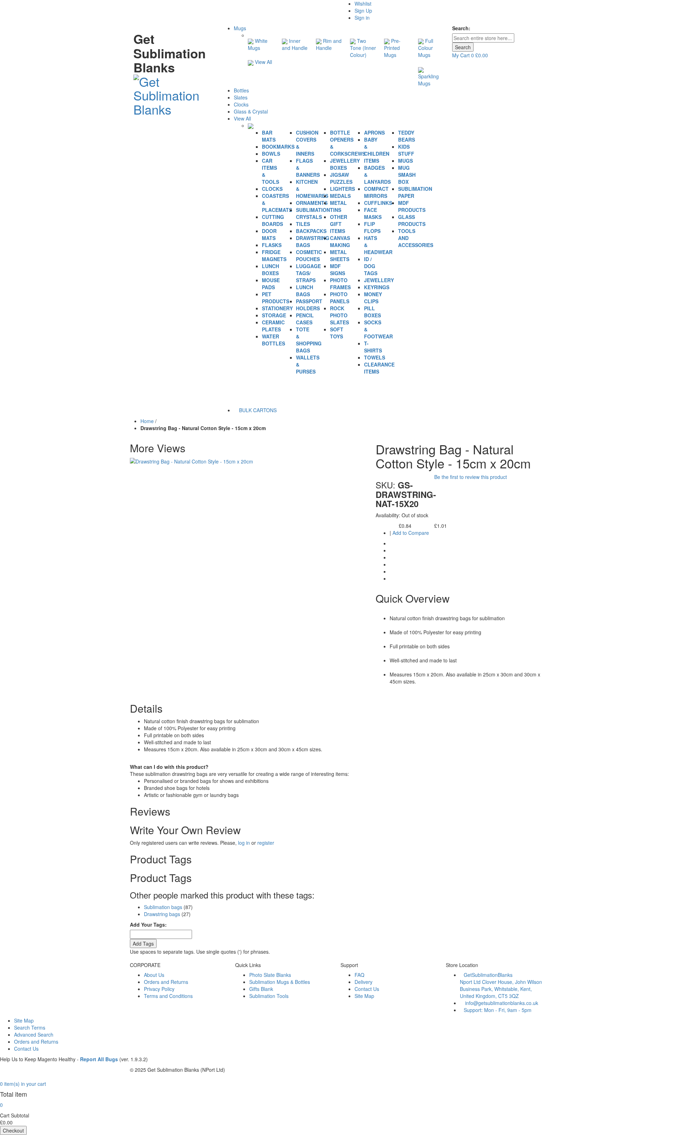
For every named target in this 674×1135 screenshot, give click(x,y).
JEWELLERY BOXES (345, 164)
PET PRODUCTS (275, 298)
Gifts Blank (261, 988)
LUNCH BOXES (270, 269)
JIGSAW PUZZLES (341, 178)
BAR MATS (269, 136)
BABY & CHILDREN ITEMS (376, 150)
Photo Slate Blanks (270, 974)
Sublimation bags (163, 906)
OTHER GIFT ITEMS (338, 223)
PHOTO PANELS (339, 298)
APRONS (374, 132)
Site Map (364, 995)
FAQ (359, 974)
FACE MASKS (373, 213)
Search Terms (29, 1027)
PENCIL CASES (305, 319)
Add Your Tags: (148, 924)
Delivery (363, 981)
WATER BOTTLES (273, 340)
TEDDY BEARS (406, 136)
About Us (154, 974)
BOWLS (271, 153)
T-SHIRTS (373, 347)
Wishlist (363, 3)
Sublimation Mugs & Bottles (279, 981)
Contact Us (367, 988)
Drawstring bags (162, 913)
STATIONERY (277, 308)
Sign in (362, 17)
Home (147, 420)
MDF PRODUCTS (411, 206)
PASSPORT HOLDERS (309, 305)
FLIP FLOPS (372, 227)
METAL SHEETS (339, 255)
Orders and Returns (166, 981)
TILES (303, 223)
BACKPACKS (311, 230)
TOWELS (374, 357)
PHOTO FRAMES (340, 284)
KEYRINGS (376, 287)
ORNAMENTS (312, 202)
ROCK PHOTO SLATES (339, 315)
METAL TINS (338, 206)
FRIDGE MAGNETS (274, 255)
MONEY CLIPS (373, 298)
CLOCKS (272, 188)
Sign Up (363, 10)
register (265, 842)
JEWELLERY (379, 280)
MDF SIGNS (337, 269)
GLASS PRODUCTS (411, 220)
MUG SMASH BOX (407, 174)
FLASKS (272, 244)
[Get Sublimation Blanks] (173, 93)
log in (244, 842)
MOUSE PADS (271, 284)
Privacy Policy (159, 988)
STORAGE (274, 315)
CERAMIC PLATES (273, 326)
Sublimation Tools (269, 995)
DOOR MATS (269, 234)
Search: (461, 28)
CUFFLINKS (378, 202)
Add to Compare (410, 532)
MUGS (405, 160)
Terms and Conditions (168, 995)
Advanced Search (33, 1034)
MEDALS (340, 195)
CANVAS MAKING (340, 241)
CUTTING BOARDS (273, 220)
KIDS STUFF (406, 150)
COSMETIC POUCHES (309, 255)
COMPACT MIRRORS (376, 192)
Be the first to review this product (470, 476)
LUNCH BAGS (304, 291)
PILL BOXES (372, 312)
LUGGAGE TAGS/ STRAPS (308, 273)
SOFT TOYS (336, 333)
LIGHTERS (342, 188)
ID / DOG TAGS (370, 266)
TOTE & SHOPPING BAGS (309, 340)
